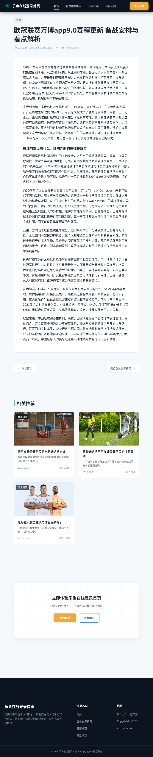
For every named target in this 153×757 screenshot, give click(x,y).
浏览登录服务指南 (120, 368)
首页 (56, 6)
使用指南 (93, 6)
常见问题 (110, 6)
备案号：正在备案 (127, 714)
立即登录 (139, 6)
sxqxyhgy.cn (124, 728)
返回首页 (27, 368)
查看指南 (89, 618)
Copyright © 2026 (127, 721)
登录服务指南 (74, 6)
